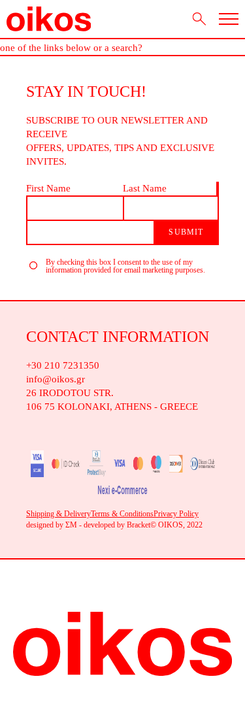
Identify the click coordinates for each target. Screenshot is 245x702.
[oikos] (49, 19)
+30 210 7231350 (62, 365)
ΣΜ (71, 524)
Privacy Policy (176, 513)
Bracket (138, 524)
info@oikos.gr (55, 379)
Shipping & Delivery (58, 513)
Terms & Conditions (122, 513)
